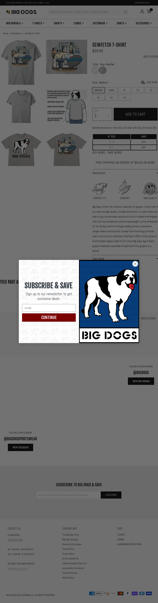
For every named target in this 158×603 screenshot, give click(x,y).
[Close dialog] (135, 264)
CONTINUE (49, 317)
